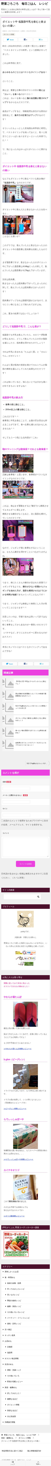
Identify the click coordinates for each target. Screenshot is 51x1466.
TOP (20, 1435)
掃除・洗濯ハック (14, 1370)
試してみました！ (14, 1393)
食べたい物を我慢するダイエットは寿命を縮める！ (30, 732)
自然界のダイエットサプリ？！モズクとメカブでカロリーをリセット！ (30, 744)
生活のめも (9, 1364)
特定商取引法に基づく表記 (12, 1451)
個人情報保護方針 (34, 1451)
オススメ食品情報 (12, 1358)
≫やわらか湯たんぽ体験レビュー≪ (17, 1049)
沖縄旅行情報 (10, 1422)
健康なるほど (12, 1399)
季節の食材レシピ (14, 1301)
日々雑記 (8, 1330)
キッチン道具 (10, 1335)
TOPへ (38, 1464)
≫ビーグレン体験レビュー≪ (15, 1109)
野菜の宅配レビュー (15, 1382)
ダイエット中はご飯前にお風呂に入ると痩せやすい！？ (30, 719)
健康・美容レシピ (14, 1306)
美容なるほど (12, 1410)
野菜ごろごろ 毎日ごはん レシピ (24, 3)
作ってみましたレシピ (16, 1289)
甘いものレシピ (13, 1295)
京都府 (9, 1347)
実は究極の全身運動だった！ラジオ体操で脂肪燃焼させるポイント (30, 695)
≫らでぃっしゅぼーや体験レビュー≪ (18, 1159)
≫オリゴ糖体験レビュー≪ (14, 1216)
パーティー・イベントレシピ (18, 1318)
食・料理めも (10, 1277)
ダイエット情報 (9, 34)
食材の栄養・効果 (14, 1283)
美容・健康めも (11, 1387)
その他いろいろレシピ (16, 1312)
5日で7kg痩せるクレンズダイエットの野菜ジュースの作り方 (31, 707)
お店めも (8, 1341)
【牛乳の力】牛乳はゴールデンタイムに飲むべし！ (30, 682)
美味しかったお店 (12, 1272)
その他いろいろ (13, 1376)
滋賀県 (9, 1353)
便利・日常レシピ (14, 1324)
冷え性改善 (11, 1416)
